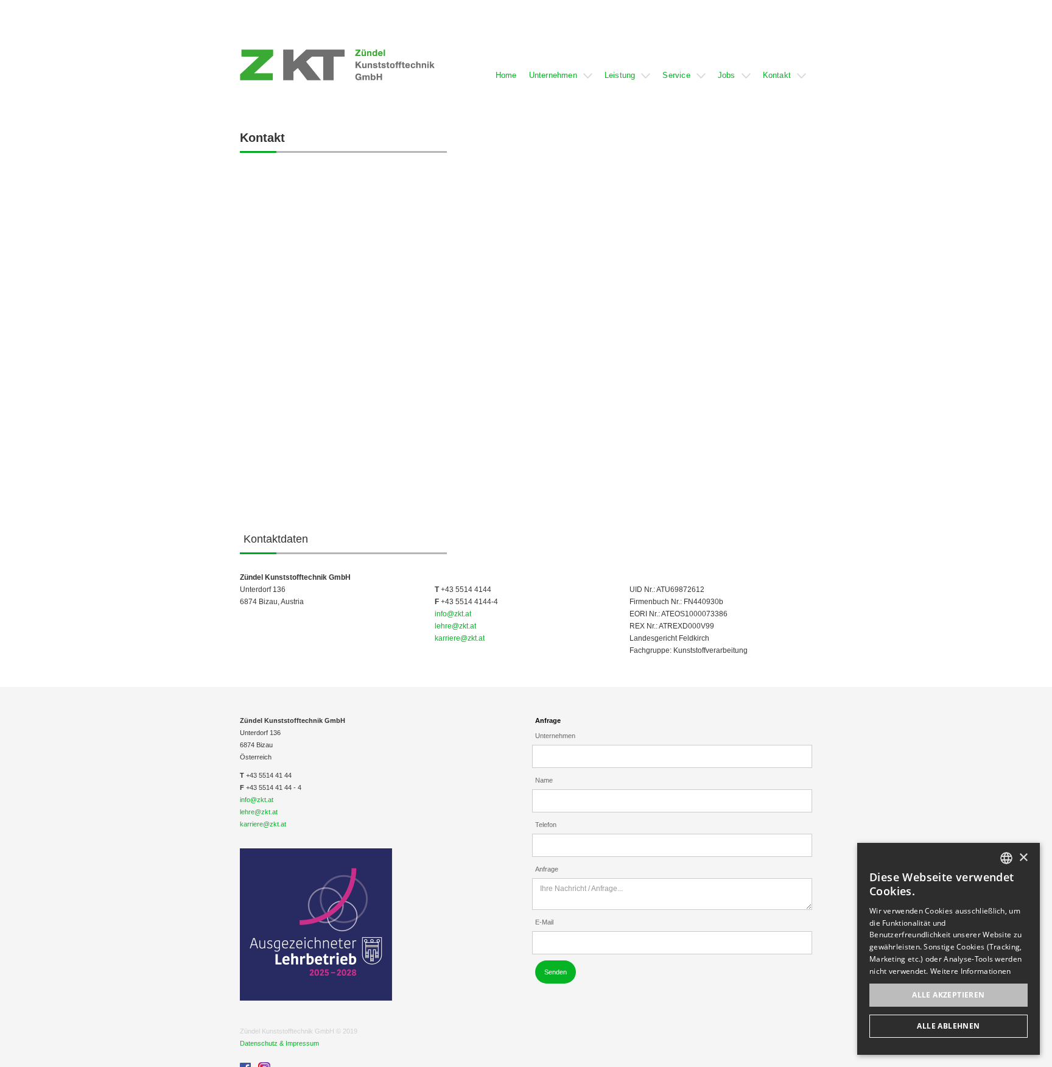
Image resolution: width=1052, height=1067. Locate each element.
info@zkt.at (453, 614)
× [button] (1023, 857)
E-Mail (544, 922)
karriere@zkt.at (460, 638)
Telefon (545, 824)
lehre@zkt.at (455, 626)
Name (544, 780)
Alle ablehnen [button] (948, 1026)
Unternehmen (555, 735)
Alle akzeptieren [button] (948, 995)
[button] (506, 65)
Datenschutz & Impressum (279, 1043)
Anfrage (548, 720)
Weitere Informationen (970, 971)
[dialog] (948, 949)
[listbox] (1006, 858)
